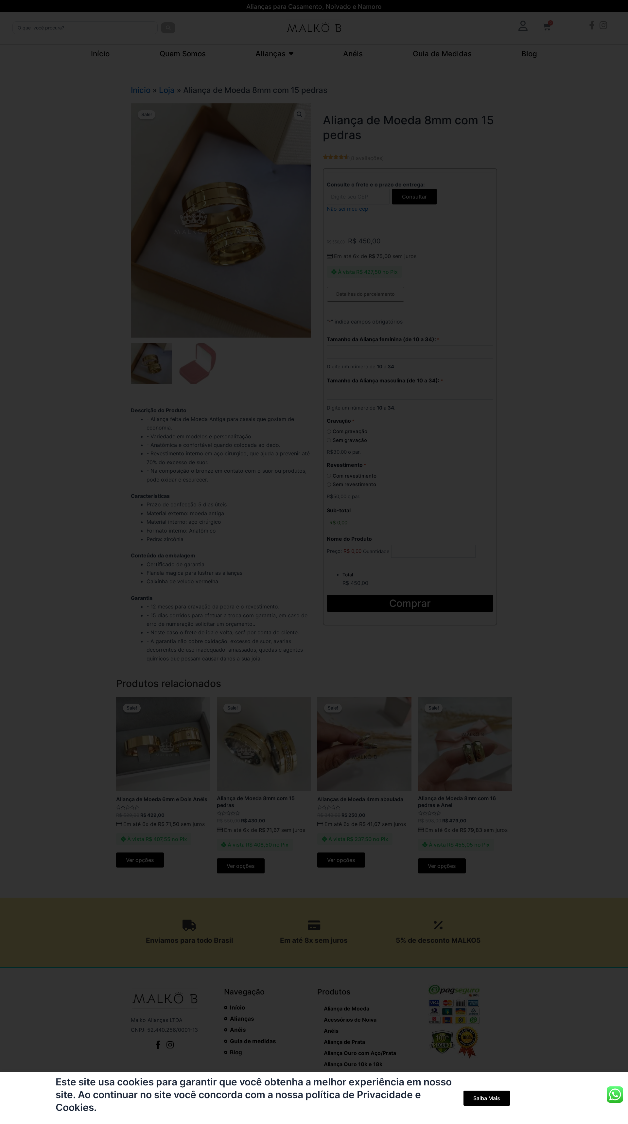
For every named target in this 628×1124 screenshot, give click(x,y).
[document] (314, 562)
